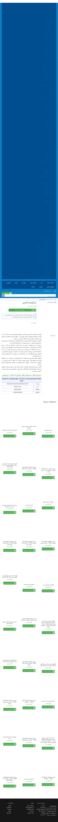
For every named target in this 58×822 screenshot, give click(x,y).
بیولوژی (49, 101)
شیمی (50, 99)
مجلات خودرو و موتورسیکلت (44, 263)
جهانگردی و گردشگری (47, 194)
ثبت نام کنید (47, 291)
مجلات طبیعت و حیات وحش (44, 278)
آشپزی (51, 206)
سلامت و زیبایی (49, 200)
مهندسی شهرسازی (47, 64)
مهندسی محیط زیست (46, 70)
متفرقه (51, 233)
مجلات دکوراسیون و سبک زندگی (43, 247)
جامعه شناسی (48, 119)
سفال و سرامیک (47, 37)
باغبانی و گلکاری (49, 192)
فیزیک (49, 95)
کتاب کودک (50, 228)
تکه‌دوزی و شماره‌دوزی (45, 33)
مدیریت (51, 216)
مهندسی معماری (47, 43)
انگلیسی (49, 128)
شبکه (50, 167)
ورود (55, 291)
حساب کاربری (31, 813)
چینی (50, 140)
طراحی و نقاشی (47, 10)
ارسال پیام (9, 813)
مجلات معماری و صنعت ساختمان (43, 251)
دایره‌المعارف (50, 214)
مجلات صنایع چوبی (46, 237)
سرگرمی (51, 224)
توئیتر (10, 811)
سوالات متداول (30, 806)
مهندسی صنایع (47, 62)
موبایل (49, 181)
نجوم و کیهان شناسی (46, 97)
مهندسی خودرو (47, 60)
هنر (52, 6)
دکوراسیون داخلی (48, 202)
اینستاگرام (9, 807)
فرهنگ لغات (48, 122)
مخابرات (49, 84)
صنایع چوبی (48, 25)
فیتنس (51, 198)
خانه (55, 300)
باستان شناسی (47, 111)
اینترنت (51, 220)
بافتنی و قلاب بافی (46, 31)
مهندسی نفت (48, 66)
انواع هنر (49, 21)
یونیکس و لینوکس (47, 177)
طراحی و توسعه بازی (46, 161)
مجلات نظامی (48, 266)
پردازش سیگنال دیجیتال (45, 85)
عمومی (49, 124)
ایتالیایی (49, 136)
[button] (48, 436)
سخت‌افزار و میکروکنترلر (45, 183)
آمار (50, 115)
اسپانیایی (49, 134)
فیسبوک (9, 809)
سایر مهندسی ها (47, 89)
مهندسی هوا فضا (47, 50)
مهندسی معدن (47, 74)
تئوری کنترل (48, 82)
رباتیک (49, 58)
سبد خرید (31, 811)
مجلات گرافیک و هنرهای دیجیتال (43, 245)
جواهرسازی (48, 27)
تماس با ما (42, 815)
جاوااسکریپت (48, 154)
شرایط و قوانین (30, 809)
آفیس (50, 150)
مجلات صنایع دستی (46, 241)
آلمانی (49, 132)
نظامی (51, 212)
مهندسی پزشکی (47, 52)
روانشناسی (48, 121)
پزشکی (49, 103)
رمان (51, 226)
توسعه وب (48, 159)
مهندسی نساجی (47, 78)
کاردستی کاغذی (47, 35)
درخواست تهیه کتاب (40, 809)
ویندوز (49, 165)
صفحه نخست (49, 4)
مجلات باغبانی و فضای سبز (44, 249)
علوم (52, 91)
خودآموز (51, 208)
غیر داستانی (50, 231)
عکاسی (49, 8)
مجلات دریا (48, 268)
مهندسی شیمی (47, 54)
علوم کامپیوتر (48, 189)
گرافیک (49, 12)
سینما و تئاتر (48, 17)
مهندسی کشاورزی (47, 68)
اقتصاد (49, 113)
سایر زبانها (48, 144)
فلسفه (50, 117)
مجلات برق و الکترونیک (45, 261)
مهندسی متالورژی (47, 72)
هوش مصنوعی (47, 173)
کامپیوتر (51, 146)
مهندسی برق (48, 48)
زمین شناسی (48, 105)
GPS (50, 87)
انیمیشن (49, 13)
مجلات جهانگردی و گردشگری (44, 259)
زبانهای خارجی (49, 126)
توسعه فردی (50, 229)
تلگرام (10, 806)
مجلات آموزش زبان (46, 276)
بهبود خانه (50, 204)
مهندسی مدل (48, 80)
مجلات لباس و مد (47, 239)
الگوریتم (49, 179)
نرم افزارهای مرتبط (30, 807)
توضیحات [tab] (52, 336)
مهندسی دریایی (47, 76)
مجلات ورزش (48, 272)
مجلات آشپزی (48, 274)
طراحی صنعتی (47, 56)
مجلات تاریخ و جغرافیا (45, 270)
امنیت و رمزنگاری (47, 171)
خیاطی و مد (48, 29)
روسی (50, 138)
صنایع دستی (49, 23)
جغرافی (49, 107)
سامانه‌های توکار (47, 185)
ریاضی (49, 93)
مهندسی (51, 41)
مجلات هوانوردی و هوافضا (44, 253)
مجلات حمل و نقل (46, 265)
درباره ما (43, 806)
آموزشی (51, 222)
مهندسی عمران (47, 45)
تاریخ (50, 109)
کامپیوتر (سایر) (47, 191)
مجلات (51, 235)
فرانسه (49, 130)
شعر (50, 19)
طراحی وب (48, 152)
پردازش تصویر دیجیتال (45, 175)
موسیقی (49, 15)
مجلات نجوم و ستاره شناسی (44, 255)
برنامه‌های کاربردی (47, 187)
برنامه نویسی (48, 156)
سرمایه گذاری (49, 218)
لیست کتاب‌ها (42, 811)
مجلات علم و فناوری (46, 257)
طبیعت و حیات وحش (47, 210)
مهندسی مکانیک (47, 47)
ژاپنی (50, 142)
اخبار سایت (42, 807)
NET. (49, 163)
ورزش (51, 196)
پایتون (49, 157)
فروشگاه (43, 813)
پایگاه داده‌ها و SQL (46, 169)
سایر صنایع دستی (47, 39)
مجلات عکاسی (47, 243)
